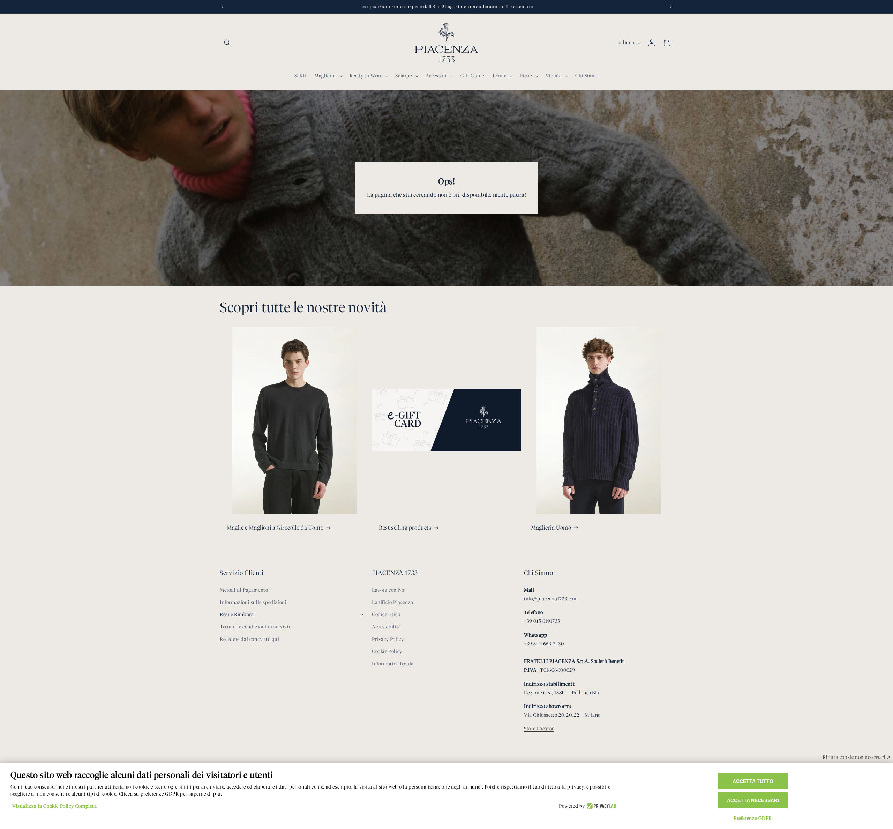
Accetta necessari (753, 800)
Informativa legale (392, 664)
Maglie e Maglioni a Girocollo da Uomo (275, 527)
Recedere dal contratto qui (249, 639)
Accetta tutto (753, 781)
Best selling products (405, 527)
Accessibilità (386, 627)
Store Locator (539, 729)
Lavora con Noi (389, 590)
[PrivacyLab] (600, 806)
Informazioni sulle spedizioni (253, 602)
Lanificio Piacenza (392, 602)
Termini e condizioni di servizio (255, 627)
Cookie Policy (387, 652)
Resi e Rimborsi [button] (237, 615)
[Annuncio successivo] (670, 6)
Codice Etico (386, 615)
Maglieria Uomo (551, 527)
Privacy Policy (388, 639)
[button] (227, 43)
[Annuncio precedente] (222, 6)
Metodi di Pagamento (244, 590)
